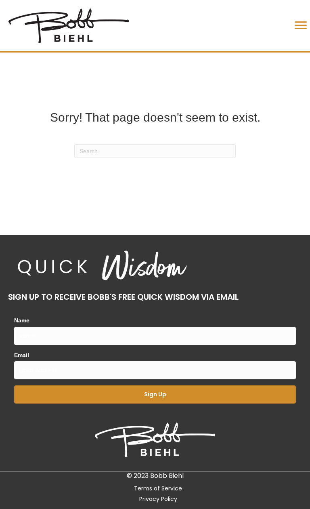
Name (21, 320)
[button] (155, 394)
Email (21, 355)
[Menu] (300, 25)
